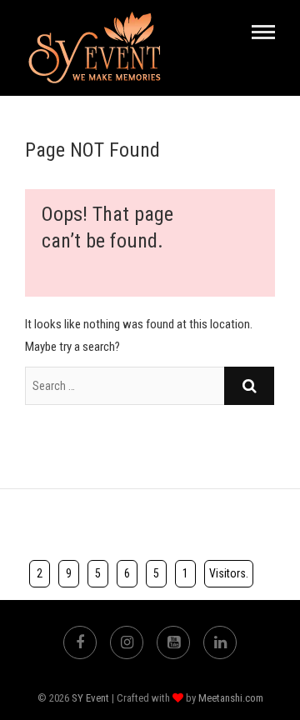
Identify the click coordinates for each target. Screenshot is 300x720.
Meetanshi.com (230, 698)
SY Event (90, 698)
